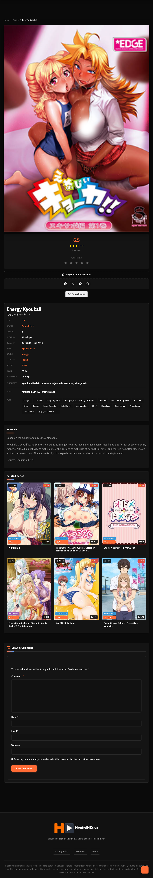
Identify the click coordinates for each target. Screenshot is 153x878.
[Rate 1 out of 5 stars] (65, 263)
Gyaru (25, 406)
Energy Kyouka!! (53, 400)
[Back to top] (145, 870)
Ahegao (26, 400)
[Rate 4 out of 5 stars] (81, 263)
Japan (25, 359)
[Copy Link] (88, 284)
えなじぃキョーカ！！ (48, 411)
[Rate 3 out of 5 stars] (76, 263)
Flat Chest (138, 400)
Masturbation (82, 406)
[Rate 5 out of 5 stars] (87, 263)
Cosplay (38, 400)
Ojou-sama (120, 406)
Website (15, 745)
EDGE (24, 365)
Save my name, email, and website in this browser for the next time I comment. (57, 759)
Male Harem (66, 406)
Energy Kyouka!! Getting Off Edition (80, 400)
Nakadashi (105, 406)
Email (14, 731)
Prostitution (135, 406)
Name (14, 717)
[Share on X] (73, 284)
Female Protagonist (120, 400)
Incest (36, 406)
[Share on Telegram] (80, 284)
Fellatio (103, 400)
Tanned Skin (28, 411)
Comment (17, 676)
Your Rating (76, 258)
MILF (94, 406)
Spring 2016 (28, 348)
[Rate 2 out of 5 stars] (71, 263)
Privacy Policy (62, 851)
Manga (25, 354)
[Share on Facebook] (65, 284)
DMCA (95, 851)
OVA (24, 320)
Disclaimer (80, 851)
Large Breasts (49, 406)
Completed (28, 326)
